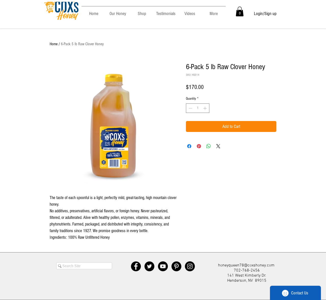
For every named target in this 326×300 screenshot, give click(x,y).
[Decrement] (190, 108)
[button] (240, 11)
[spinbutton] (197, 108)
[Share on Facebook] (189, 146)
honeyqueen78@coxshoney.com (246, 265)
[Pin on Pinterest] (199, 146)
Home (54, 44)
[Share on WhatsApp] (209, 146)
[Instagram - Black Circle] (190, 266)
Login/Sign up (265, 13)
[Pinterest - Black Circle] (176, 266)
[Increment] (205, 108)
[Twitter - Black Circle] (149, 266)
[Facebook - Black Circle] (136, 266)
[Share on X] (218, 146)
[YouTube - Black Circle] (163, 266)
